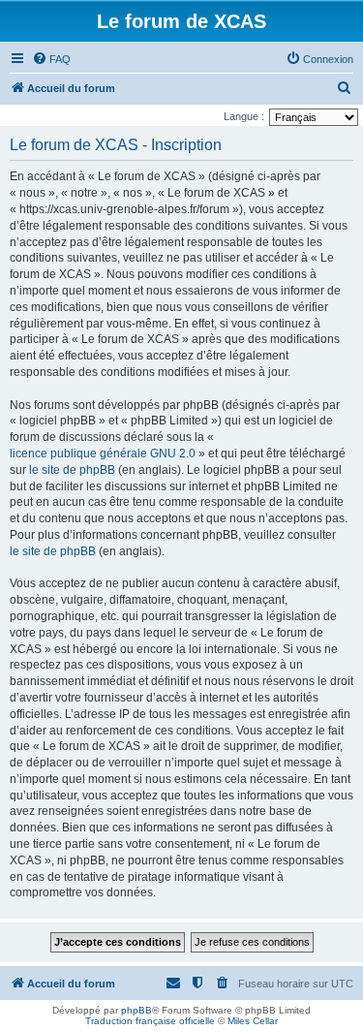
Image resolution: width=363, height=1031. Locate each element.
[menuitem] (51, 59)
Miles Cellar (252, 1020)
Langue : (244, 116)
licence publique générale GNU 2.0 (103, 453)
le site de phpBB (72, 470)
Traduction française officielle (150, 1020)
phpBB (136, 1010)
